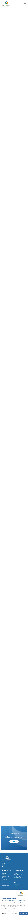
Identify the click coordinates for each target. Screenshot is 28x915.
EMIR (15, 882)
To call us (6, 864)
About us (4, 873)
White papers (5, 885)
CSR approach (5, 876)
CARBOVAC (17, 876)
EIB (15, 879)
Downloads (5, 881)
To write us (6, 866)
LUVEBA (16, 885)
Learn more (14, 841)
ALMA (15, 873)
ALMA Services (18, 874)
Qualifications (5, 878)
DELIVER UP (17, 878)
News (3, 884)
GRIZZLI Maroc (18, 884)
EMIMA (16, 881)
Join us (3, 874)
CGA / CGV (4, 879)
